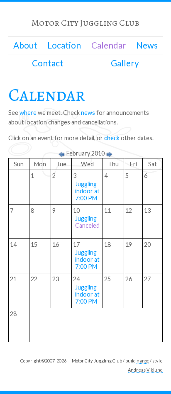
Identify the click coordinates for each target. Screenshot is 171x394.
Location (64, 45)
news (88, 112)
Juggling (87, 222)
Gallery (125, 63)
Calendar (108, 45)
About (25, 45)
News (147, 45)
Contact (48, 63)
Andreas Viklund (145, 369)
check (112, 137)
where (28, 112)
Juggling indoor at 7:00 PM (87, 191)
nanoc (143, 360)
